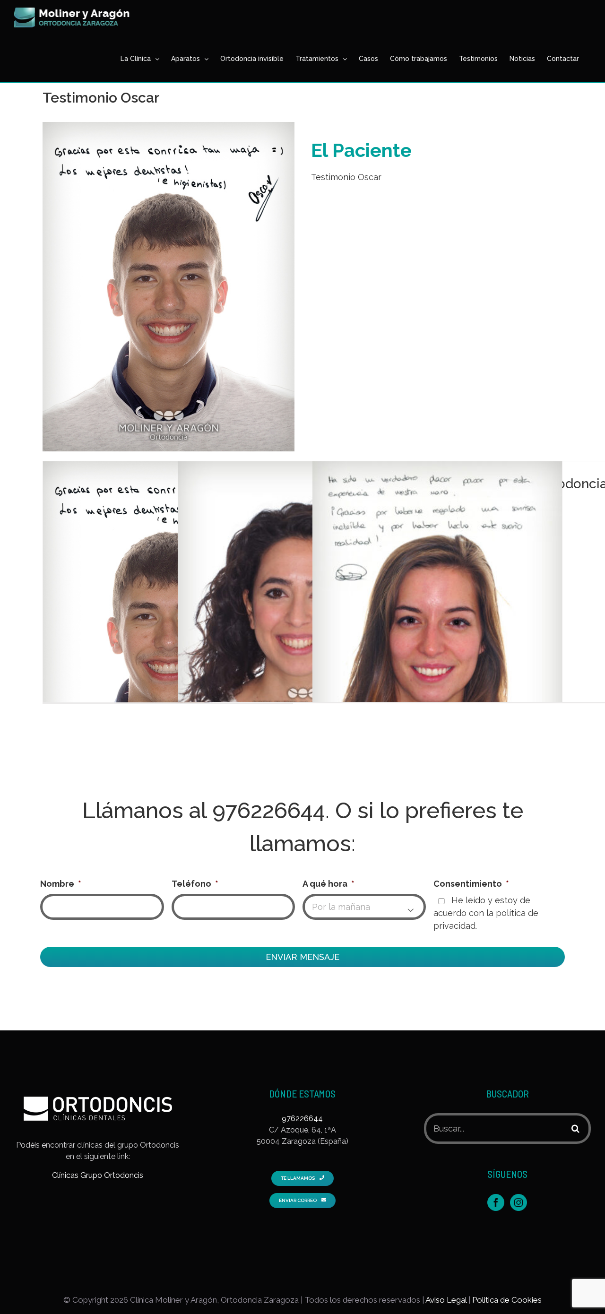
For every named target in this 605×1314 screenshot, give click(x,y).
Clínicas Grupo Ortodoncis (97, 1175)
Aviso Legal (446, 1300)
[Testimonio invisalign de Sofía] (437, 624)
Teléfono (195, 884)
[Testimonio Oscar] (168, 624)
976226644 (268, 810)
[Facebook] (495, 1202)
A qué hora (328, 884)
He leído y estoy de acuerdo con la (485, 913)
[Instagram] (518, 1202)
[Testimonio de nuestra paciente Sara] (302, 595)
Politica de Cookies (507, 1300)
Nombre (60, 884)
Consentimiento (471, 884)
